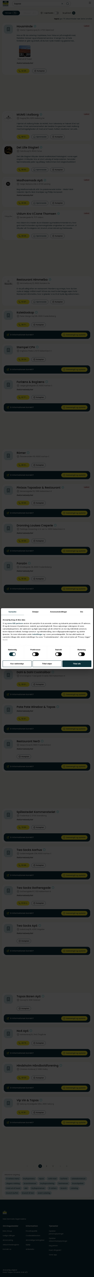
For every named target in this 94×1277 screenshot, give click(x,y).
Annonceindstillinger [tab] (58, 612)
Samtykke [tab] (12, 612)
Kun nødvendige (17, 664)
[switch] (35, 654)
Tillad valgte (47, 664)
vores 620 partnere (15, 623)
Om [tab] (81, 612)
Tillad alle (77, 664)
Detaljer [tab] (35, 612)
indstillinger (37, 634)
